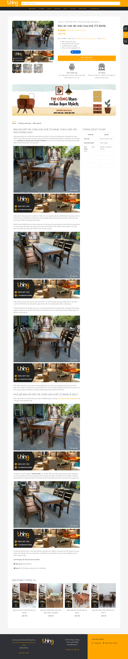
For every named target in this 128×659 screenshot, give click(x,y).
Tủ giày (73, 9)
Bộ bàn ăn (103, 38)
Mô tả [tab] (14, 123)
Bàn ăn (57, 9)
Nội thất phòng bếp (84, 22)
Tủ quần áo (94, 9)
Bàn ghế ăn (95, 22)
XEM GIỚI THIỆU (24, 653)
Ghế (65, 9)
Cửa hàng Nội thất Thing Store (68, 398)
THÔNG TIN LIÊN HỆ (72, 650)
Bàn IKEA (32, 9)
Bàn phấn (82, 9)
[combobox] (72, 3)
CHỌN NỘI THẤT (71, 22)
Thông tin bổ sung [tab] (24, 123)
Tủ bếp (41, 9)
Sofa (49, 9)
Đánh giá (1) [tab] (37, 123)
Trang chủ (61, 22)
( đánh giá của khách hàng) (76, 30)
